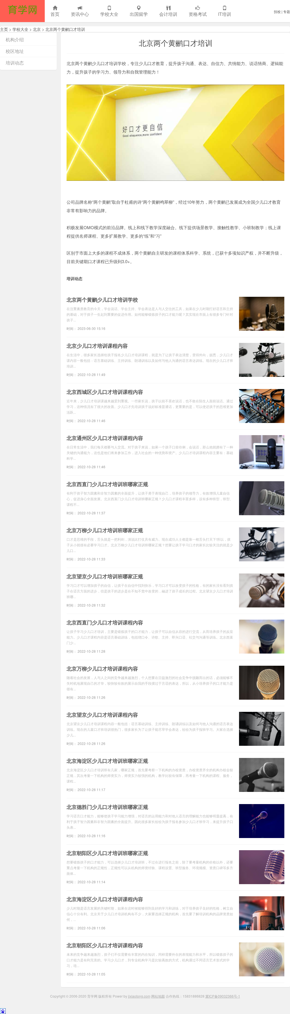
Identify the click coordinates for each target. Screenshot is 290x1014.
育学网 (22, 11)
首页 (54, 14)
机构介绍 (15, 39)
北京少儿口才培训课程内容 (97, 345)
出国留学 (139, 14)
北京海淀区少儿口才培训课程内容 (105, 899)
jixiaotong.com (139, 996)
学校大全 (109, 14)
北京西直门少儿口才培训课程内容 (105, 622)
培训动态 (15, 62)
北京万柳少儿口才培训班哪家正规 (105, 530)
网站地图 (158, 996)
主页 (4, 29)
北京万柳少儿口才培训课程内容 (102, 668)
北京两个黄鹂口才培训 (65, 29)
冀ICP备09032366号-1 (222, 996)
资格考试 (198, 14)
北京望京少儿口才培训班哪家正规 (105, 576)
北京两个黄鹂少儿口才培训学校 (102, 299)
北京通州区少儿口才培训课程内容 (105, 438)
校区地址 (15, 51)
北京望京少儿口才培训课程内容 (102, 714)
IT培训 (224, 14)
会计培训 (168, 14)
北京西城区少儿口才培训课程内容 (105, 392)
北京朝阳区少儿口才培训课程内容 (105, 945)
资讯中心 (80, 14)
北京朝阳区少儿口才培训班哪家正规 (107, 853)
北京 (37, 29)
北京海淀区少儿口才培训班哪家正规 (107, 760)
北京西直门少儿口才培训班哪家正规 (107, 484)
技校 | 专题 (282, 11)
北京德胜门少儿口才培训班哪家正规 (107, 807)
